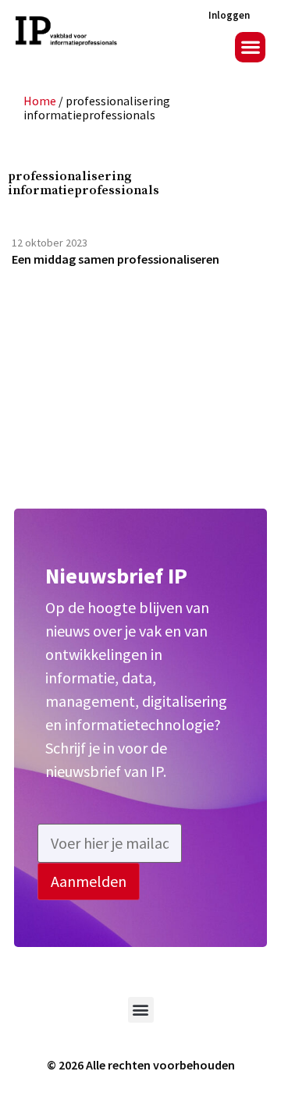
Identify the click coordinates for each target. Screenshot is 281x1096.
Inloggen (229, 15)
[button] (250, 47)
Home (39, 100)
